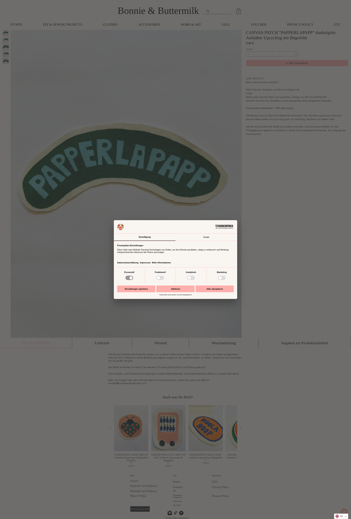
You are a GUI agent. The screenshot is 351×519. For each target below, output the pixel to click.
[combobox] (341, 516)
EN (341, 516)
